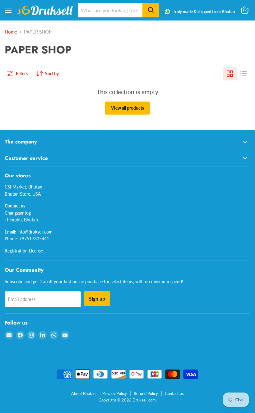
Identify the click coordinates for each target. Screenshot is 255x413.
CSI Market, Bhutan (23, 186)
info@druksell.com (35, 231)
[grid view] (230, 73)
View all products (127, 108)
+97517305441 (34, 238)
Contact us (174, 393)
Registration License (24, 250)
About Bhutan (83, 393)
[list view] (243, 73)
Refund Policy (146, 393)
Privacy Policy (114, 393)
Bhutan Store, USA (23, 194)
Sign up (97, 299)
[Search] (150, 10)
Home (11, 31)
